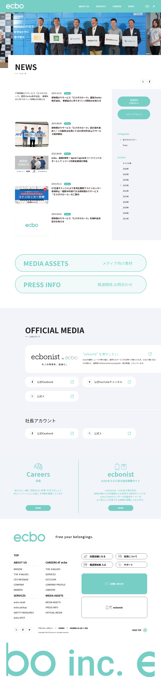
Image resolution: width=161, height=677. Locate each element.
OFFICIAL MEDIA (54, 612)
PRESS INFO (52, 607)
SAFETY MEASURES (24, 612)
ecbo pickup (20, 607)
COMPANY (19, 584)
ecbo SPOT (19, 617)
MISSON (18, 569)
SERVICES (101, 6)
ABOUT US (84, 6)
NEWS (131, 6)
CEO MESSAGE (21, 579)
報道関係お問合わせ (134, 102)
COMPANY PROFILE (56, 584)
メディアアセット (134, 114)
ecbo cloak (19, 602)
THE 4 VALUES (21, 574)
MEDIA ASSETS (53, 602)
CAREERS (116, 6)
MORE (38, 508)
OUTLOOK (51, 579)
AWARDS (18, 589)
